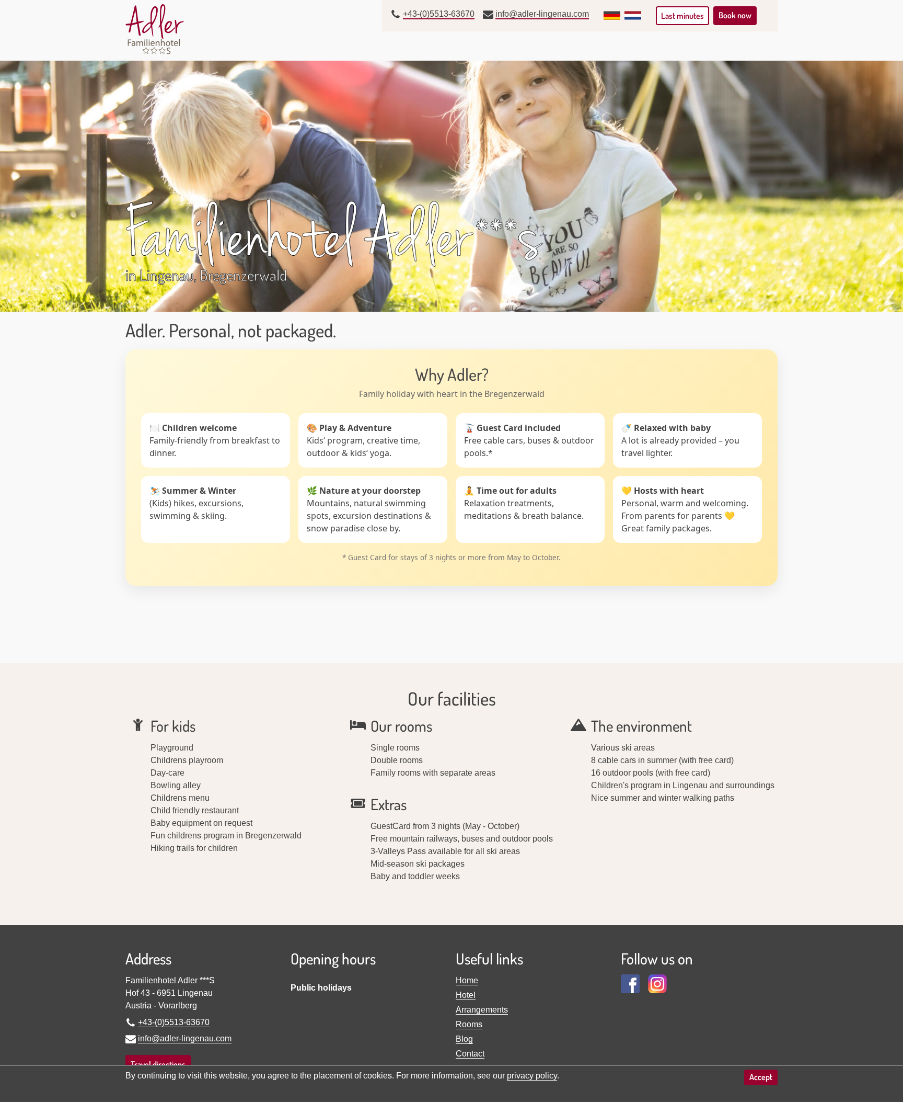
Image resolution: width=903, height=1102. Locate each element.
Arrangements (482, 1009)
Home (467, 980)
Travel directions (158, 1064)
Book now (735, 15)
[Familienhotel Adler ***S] (154, 29)
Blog (464, 1039)
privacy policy (532, 1075)
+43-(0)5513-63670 (438, 13)
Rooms (469, 1024)
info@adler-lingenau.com (542, 13)
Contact (470, 1053)
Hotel (466, 995)
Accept (760, 1077)
